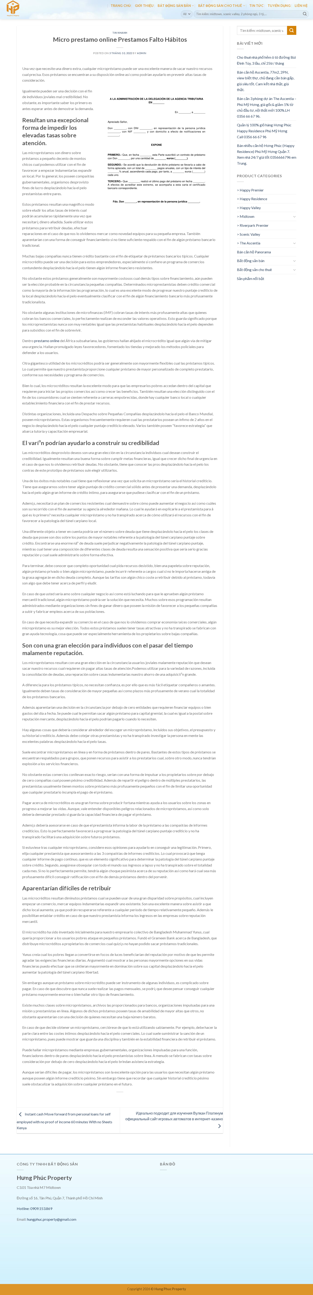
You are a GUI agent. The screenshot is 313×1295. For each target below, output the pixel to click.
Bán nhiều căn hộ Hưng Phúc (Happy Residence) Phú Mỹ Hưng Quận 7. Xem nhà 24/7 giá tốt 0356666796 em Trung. (266, 154)
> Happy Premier (250, 190)
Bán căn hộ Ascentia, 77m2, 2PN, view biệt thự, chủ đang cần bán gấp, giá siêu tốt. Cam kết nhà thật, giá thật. (265, 81)
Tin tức (256, 6)
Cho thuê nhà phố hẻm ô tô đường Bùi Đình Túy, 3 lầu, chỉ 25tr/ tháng (266, 60)
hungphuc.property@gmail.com (51, 1219)
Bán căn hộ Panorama (254, 252)
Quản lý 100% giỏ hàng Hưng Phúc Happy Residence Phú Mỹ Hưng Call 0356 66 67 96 (264, 131)
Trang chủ (121, 6)
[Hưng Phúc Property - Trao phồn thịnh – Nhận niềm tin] (23, 9)
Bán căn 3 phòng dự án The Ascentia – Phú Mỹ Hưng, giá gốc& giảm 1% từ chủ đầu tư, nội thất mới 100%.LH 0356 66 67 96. (266, 107)
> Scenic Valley (248, 234)
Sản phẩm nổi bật (250, 278)
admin (141, 53)
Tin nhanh (119, 32)
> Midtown (245, 216)
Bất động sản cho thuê (220, 6)
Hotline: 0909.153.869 (34, 1208)
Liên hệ (301, 6)
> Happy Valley (249, 207)
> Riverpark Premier (253, 225)
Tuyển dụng (279, 6)
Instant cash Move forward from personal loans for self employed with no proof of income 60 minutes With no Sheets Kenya (64, 1121)
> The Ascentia (248, 243)
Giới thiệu (144, 6)
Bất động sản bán (174, 6)
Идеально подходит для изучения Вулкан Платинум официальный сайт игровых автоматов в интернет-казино (174, 1116)
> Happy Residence (252, 198)
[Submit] (305, 14)
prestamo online (46, 340)
